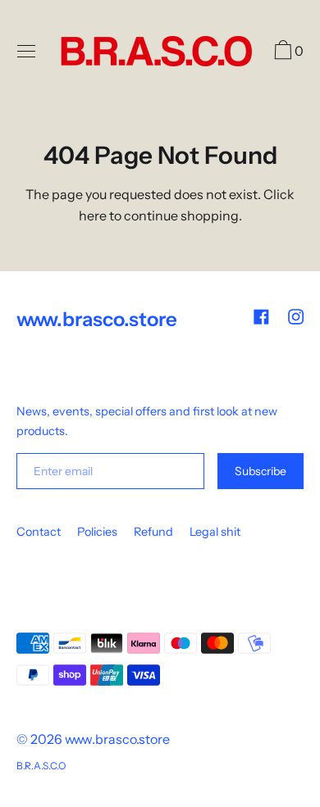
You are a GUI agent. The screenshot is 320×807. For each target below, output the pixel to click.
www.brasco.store (117, 739)
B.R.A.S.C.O (41, 765)
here (93, 215)
